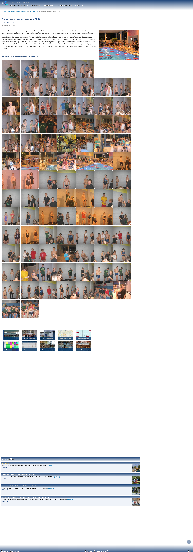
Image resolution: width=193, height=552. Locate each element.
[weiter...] (50, 465)
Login (190, 551)
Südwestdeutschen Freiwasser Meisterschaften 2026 (20, 486)
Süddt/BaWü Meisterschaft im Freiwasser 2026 (18, 474)
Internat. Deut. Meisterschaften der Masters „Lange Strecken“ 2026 (25, 497)
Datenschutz (13, 551)
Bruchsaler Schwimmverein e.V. (96, 551)
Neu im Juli (5, 463)
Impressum (4, 551)
